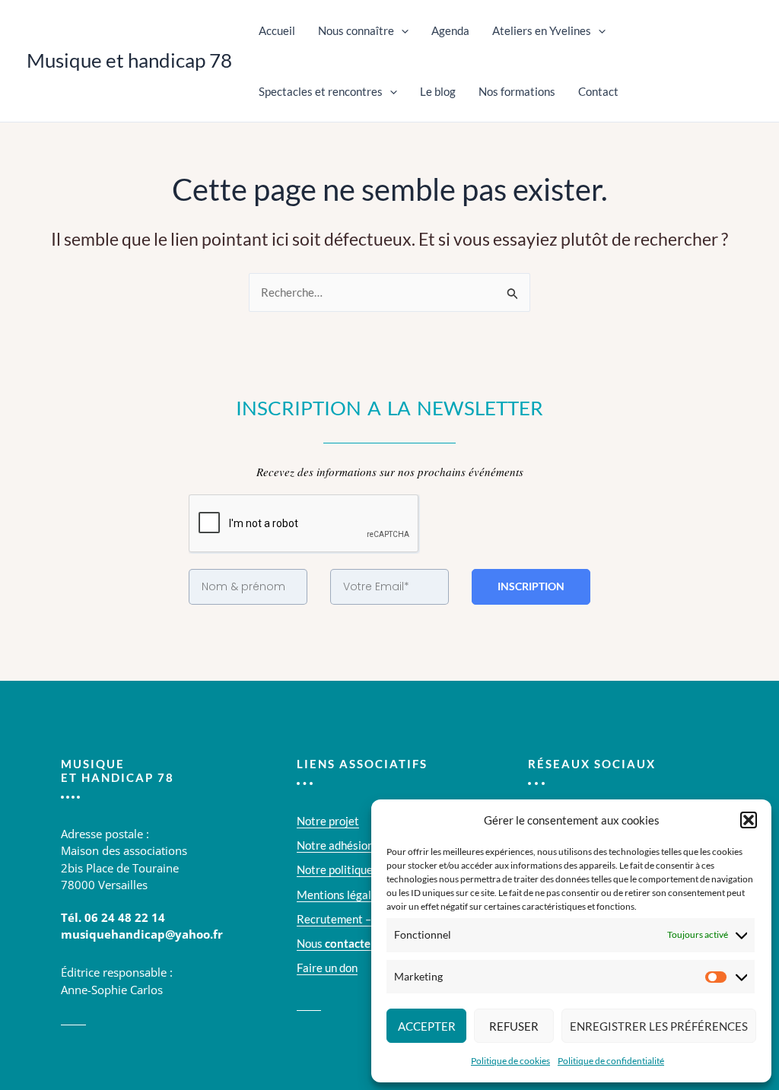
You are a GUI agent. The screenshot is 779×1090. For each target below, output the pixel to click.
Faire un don (327, 967)
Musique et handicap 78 (129, 60)
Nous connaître (356, 30)
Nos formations (517, 91)
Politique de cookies (510, 1060)
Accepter (427, 1026)
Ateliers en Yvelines (541, 30)
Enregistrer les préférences (659, 1026)
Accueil (277, 30)
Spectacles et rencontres (321, 91)
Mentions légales (340, 894)
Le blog (438, 91)
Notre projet (328, 821)
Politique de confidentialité (611, 1060)
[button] (748, 820)
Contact (598, 91)
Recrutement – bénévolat (360, 919)
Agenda (450, 30)
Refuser (514, 1026)
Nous (336, 943)
